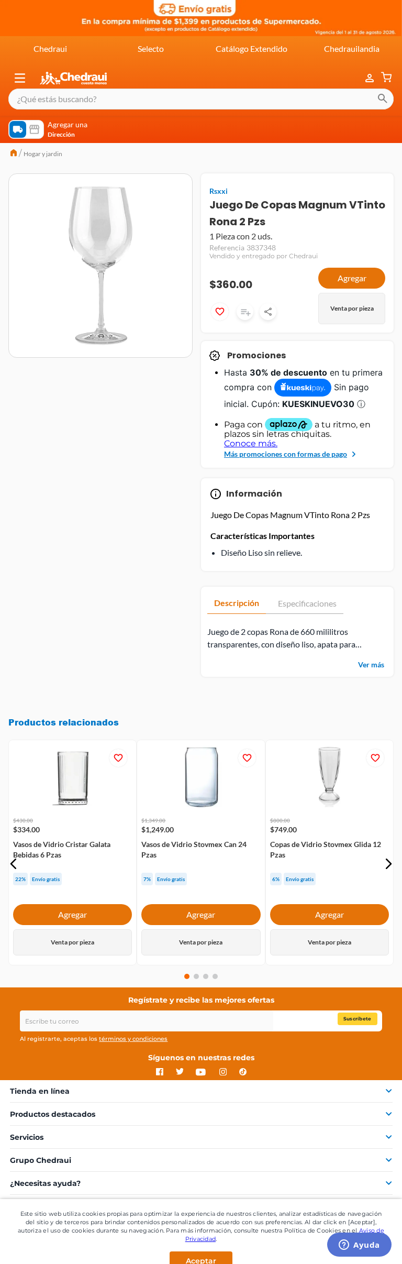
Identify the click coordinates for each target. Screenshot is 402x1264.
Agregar (352, 278)
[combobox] (201, 99)
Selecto (151, 48)
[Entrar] (364, 78)
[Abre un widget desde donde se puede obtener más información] (359, 1246)
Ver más (371, 664)
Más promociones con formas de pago (285, 453)
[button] (19, 78)
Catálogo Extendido (251, 48)
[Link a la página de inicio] (13, 154)
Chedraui (50, 48)
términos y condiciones (133, 1038)
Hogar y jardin (43, 154)
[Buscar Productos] (382, 99)
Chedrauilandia (351, 48)
